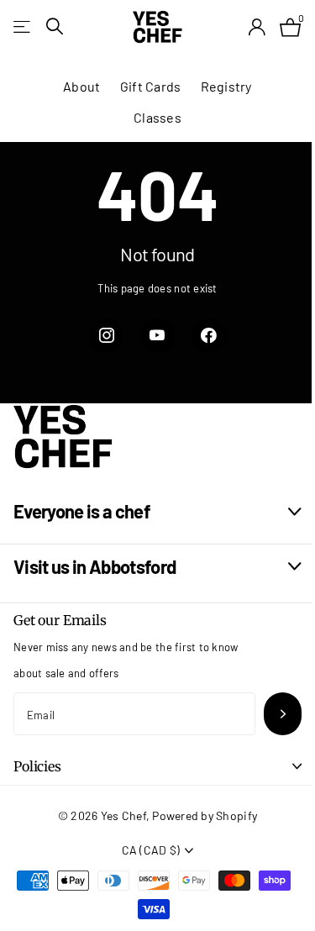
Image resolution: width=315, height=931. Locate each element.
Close (157, 512)
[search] (54, 26)
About (81, 86)
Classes (157, 117)
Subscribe (283, 713)
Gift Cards (150, 86)
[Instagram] (106, 335)
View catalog (23, 26)
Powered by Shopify (204, 815)
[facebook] (209, 335)
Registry (226, 86)
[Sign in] (256, 27)
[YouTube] (157, 335)
